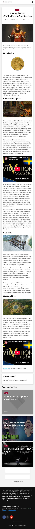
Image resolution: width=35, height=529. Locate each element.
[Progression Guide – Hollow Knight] (17, 454)
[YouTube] (11, 517)
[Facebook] (4, 517)
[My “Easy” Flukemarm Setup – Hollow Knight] (17, 428)
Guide (17, 9)
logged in (13, 380)
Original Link (6, 368)
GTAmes (6, 411)
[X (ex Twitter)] (7, 517)
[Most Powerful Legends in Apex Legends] (17, 402)
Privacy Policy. (12, 509)
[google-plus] (15, 517)
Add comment (19, 19)
